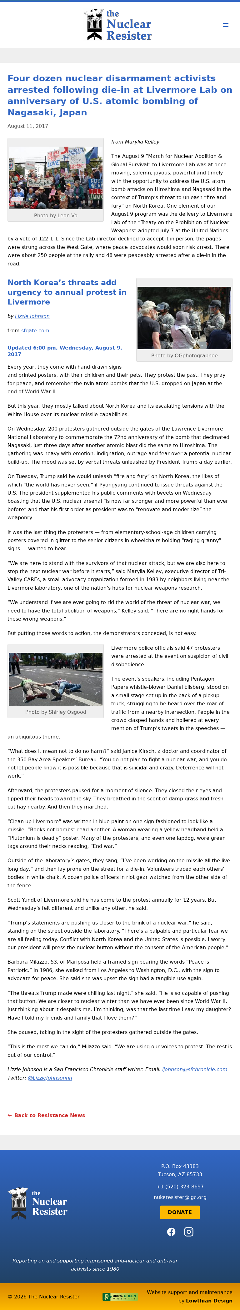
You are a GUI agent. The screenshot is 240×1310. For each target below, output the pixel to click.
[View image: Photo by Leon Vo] (55, 178)
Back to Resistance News (49, 1115)
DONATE (180, 1212)
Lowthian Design (209, 1301)
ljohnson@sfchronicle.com (195, 1069)
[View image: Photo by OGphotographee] (184, 318)
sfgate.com (34, 331)
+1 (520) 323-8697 (180, 1187)
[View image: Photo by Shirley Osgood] (55, 679)
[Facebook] (171, 1232)
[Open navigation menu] (225, 25)
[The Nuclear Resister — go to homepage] (120, 25)
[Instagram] (188, 1232)
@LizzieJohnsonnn (50, 1078)
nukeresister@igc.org (180, 1197)
